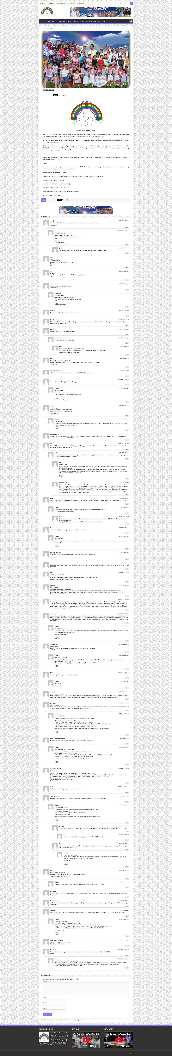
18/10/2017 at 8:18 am (124, 563)
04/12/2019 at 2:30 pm (124, 870)
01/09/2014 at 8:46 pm (124, 284)
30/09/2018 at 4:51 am (124, 703)
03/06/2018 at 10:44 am (123, 613)
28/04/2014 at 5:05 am (124, 220)
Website (45, 1008)
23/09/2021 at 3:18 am (124, 919)
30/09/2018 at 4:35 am (124, 691)
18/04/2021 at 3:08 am (124, 891)
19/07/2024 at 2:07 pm (124, 482)
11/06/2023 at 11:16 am (123, 949)
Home (44, 28)
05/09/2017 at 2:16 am (124, 552)
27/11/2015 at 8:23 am (124, 358)
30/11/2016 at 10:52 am (123, 230)
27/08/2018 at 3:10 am (124, 681)
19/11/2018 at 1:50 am (124, 713)
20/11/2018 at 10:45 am (123, 768)
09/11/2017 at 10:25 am (123, 572)
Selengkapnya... (55, 1044)
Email (45, 1003)
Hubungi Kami (80, 3)
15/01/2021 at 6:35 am (124, 507)
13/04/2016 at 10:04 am (123, 379)
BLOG (53, 21)
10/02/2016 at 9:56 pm (124, 370)
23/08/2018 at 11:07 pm (123, 672)
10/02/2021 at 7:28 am (124, 516)
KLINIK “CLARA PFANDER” (64, 21)
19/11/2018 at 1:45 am (124, 747)
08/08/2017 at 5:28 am (124, 536)
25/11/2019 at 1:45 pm (124, 338)
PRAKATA (48, 21)
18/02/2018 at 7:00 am (124, 452)
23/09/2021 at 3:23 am (124, 853)
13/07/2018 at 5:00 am (124, 644)
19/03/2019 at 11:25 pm (123, 786)
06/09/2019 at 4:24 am (124, 805)
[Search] (131, 3)
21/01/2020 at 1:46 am (124, 346)
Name (45, 997)
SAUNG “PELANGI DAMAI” (92, 21)
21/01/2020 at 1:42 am (124, 834)
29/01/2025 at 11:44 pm (123, 958)
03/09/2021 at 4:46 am (124, 910)
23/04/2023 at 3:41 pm (124, 940)
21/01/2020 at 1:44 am (124, 882)
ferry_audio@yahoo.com (83, 275)
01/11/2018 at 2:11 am (124, 738)
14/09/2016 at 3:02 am (124, 419)
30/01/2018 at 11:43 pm (123, 599)
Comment (46, 981)
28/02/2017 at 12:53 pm (123, 443)
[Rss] (120, 3)
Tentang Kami (51, 3)
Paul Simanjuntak (55, 319)
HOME (42, 21)
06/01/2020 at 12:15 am (123, 826)
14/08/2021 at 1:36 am (124, 900)
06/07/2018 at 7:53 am (124, 462)
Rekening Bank (71, 3)
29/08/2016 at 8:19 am (124, 405)
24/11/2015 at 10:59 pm (123, 329)
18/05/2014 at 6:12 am (124, 271)
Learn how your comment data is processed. (72, 1020)
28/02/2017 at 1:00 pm (124, 498)
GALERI (103, 21)
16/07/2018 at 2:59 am (124, 655)
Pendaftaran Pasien (61, 3)
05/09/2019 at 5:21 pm (124, 796)
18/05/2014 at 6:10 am (124, 257)
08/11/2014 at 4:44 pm (124, 310)
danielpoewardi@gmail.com (78, 565)
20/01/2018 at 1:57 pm (124, 585)
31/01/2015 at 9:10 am (124, 319)
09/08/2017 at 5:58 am (124, 248)
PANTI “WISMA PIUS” (78, 21)
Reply (127, 227)
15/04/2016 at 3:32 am (124, 388)
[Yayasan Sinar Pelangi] (47, 11)
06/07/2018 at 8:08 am (124, 626)
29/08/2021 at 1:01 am (124, 843)
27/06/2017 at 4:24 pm (124, 527)
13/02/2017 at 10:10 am (123, 434)
